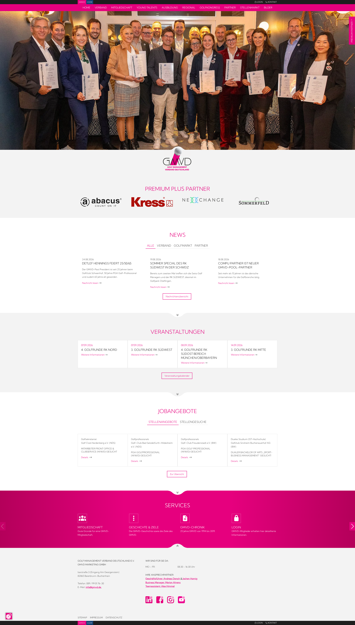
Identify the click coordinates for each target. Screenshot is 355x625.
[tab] (150, 246)
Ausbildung (170, 7)
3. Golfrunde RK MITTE (248, 349)
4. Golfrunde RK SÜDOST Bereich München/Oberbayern (199, 354)
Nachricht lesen (91, 283)
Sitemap (82, 617)
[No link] (177, 90)
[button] (352, 526)
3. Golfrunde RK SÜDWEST (151, 349)
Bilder (268, 7)
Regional (188, 7)
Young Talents (147, 7)
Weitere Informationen (94, 354)
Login (259, 2)
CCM (89, 2)
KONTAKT (271, 2)
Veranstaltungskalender (176, 375)
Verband (101, 7)
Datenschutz (114, 617)
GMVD (82, 2)
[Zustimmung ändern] (9, 616)
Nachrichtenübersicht (177, 296)
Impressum (96, 617)
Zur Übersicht (177, 474)
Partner (230, 7)
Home (86, 7)
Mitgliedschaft (121, 7)
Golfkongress (210, 7)
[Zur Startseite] (177, 159)
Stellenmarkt (249, 7)
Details (86, 457)
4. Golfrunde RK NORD (99, 349)
